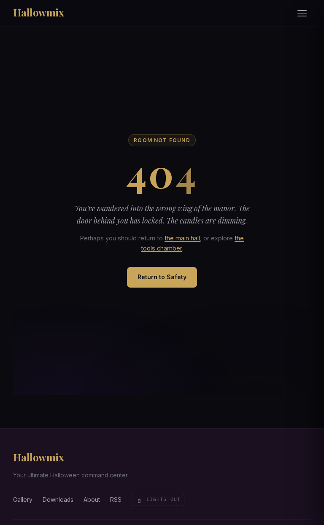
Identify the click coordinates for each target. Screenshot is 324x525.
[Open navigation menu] (302, 13)
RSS (116, 499)
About (92, 499)
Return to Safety (162, 277)
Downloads (58, 499)
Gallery (22, 499)
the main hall (182, 238)
